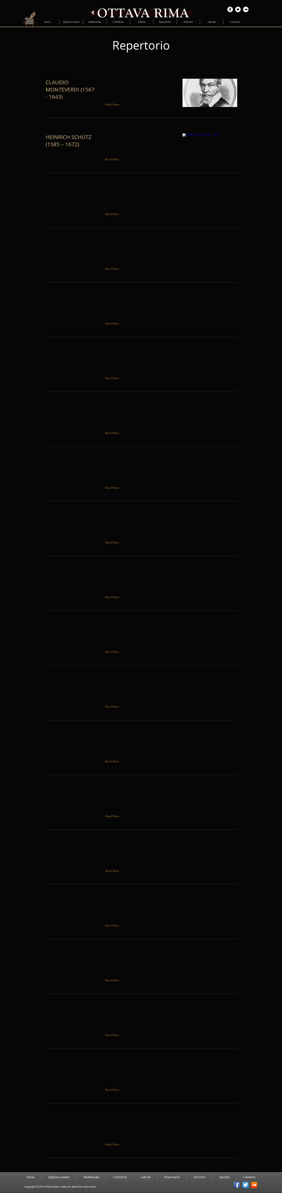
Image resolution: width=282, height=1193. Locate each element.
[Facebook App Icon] (237, 1185)
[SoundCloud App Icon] (254, 1185)
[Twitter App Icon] (245, 1185)
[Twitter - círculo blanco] (238, 9)
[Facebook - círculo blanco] (230, 9)
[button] (113, 213)
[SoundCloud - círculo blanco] (246, 9)
